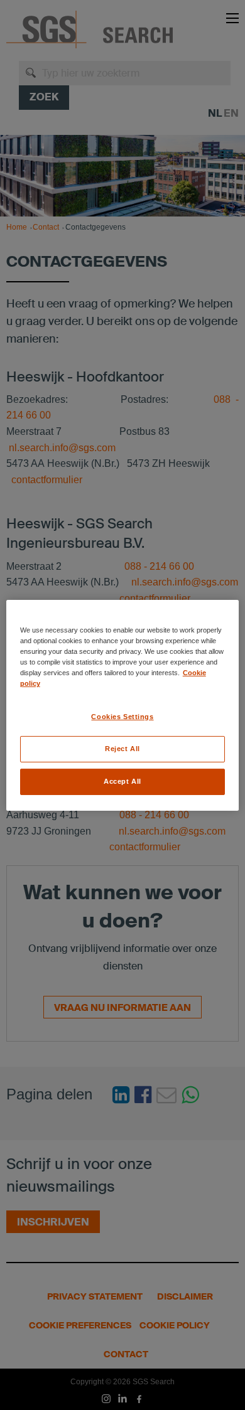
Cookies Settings (122, 716)
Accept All (122, 781)
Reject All (122, 748)
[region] (122, 704)
